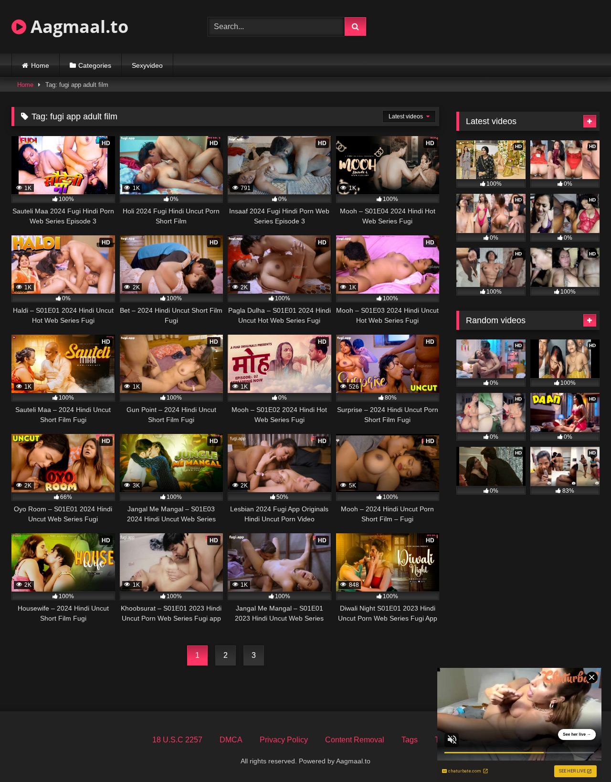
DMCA (231, 740)
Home (40, 65)
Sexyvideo (147, 65)
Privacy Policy (284, 740)
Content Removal (354, 740)
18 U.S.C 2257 (177, 740)
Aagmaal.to (77, 26)
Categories (94, 65)
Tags (409, 740)
